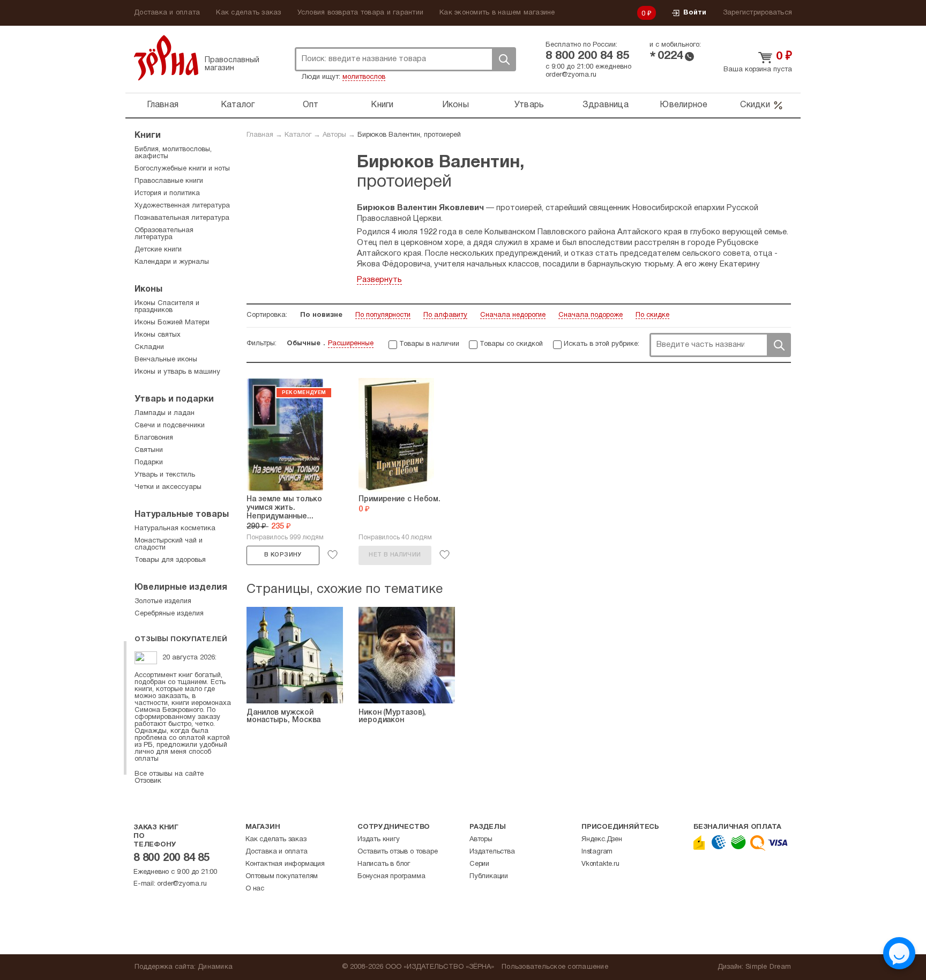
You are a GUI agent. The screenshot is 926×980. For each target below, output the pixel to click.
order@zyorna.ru (571, 75)
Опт (311, 105)
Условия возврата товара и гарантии (360, 13)
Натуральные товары (182, 514)
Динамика (215, 967)
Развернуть (379, 280)
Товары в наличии (429, 344)
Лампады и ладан (165, 413)
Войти (694, 13)
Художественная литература (182, 206)
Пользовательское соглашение (555, 967)
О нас (254, 889)
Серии (479, 864)
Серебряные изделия (169, 614)
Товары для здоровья (170, 560)
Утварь (529, 105)
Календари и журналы (172, 262)
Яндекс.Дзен (601, 839)
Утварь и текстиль (165, 475)
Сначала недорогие (513, 315)
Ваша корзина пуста (757, 69)
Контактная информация (285, 864)
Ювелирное (683, 105)
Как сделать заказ (248, 13)
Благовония (154, 438)
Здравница (606, 105)
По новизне (321, 315)
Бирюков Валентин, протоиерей (409, 135)
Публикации (488, 876)
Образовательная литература (164, 234)
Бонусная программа (391, 876)
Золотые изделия (163, 601)
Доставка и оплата (167, 13)
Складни (149, 347)
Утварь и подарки (174, 399)
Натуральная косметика (175, 528)
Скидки (755, 105)
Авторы (334, 135)
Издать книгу (378, 839)
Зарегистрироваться (758, 13)
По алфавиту (445, 315)
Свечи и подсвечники (170, 425)
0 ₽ (646, 14)
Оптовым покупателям (281, 876)
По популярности (382, 315)
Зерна (166, 57)
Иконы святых (158, 335)
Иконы (455, 105)
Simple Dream (768, 967)
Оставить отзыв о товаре (397, 852)
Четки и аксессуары (168, 487)
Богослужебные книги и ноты (182, 169)
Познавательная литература (182, 218)
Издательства (492, 852)
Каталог (238, 105)
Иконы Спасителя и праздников (167, 307)
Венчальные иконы (166, 360)
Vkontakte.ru (600, 864)
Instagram (597, 852)
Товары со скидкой (511, 344)
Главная (162, 105)
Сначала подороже (590, 315)
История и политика (167, 193)
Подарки (149, 462)
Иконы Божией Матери (172, 323)
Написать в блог (383, 864)
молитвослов (363, 77)
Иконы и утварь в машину (177, 372)
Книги (382, 105)
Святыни (149, 450)
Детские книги (158, 250)
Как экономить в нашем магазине (497, 13)
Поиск (504, 59)
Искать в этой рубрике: (601, 344)
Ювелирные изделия (181, 587)
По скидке (652, 315)
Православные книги (169, 181)
